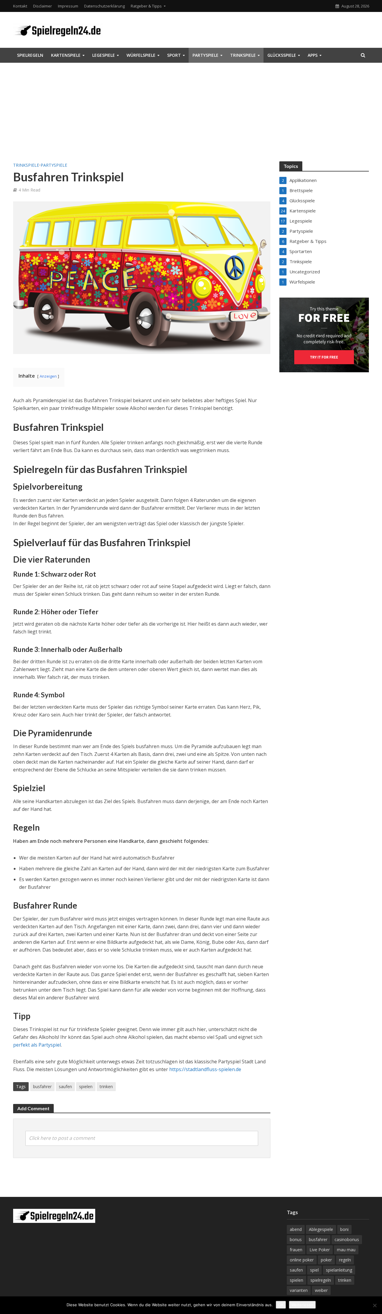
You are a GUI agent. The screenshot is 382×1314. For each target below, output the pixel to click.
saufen (65, 1086)
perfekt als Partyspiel (37, 1045)
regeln (345, 1260)
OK (281, 1304)
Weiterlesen (302, 1304)
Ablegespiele (321, 1229)
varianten (299, 1290)
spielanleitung (339, 1270)
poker (326, 1260)
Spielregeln (30, 55)
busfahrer (42, 1086)
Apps (313, 55)
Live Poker (319, 1249)
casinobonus (347, 1239)
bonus (296, 1239)
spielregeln (320, 1280)
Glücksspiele (281, 55)
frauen (296, 1249)
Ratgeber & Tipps (146, 6)
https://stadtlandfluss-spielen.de (205, 1069)
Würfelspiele (141, 55)
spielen (86, 1086)
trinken (106, 1086)
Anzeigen (48, 376)
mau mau (346, 1249)
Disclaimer (42, 6)
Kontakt (20, 6)
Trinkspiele (243, 55)
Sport (174, 55)
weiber (321, 1290)
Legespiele (103, 55)
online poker (302, 1260)
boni (344, 1229)
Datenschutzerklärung (104, 6)
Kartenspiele (66, 55)
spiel (314, 1270)
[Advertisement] (191, 116)
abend (296, 1229)
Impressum (68, 6)
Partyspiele (205, 55)
